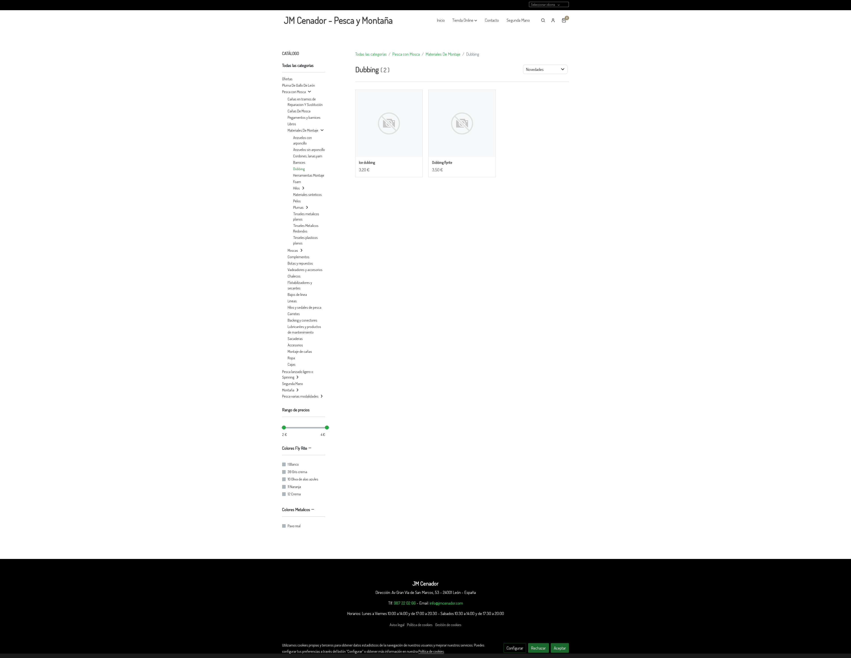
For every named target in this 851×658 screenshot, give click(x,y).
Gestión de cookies (448, 624)
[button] (465, 20)
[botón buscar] (543, 20)
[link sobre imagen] (389, 123)
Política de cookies (420, 624)
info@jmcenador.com (446, 602)
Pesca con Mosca (406, 54)
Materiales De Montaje (443, 54)
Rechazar (538, 647)
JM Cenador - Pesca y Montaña (338, 20)
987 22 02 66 (405, 602)
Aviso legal (397, 624)
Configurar (515, 647)
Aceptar (560, 647)
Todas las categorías (371, 54)
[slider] (284, 428)
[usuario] (553, 20)
